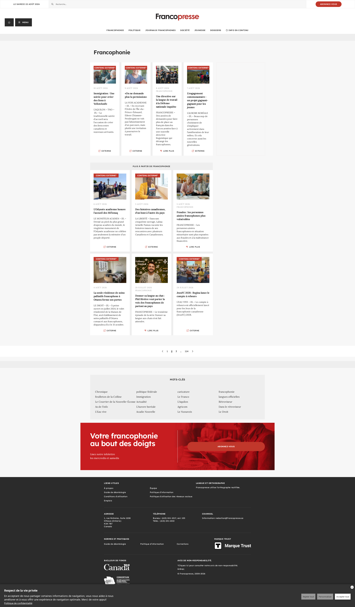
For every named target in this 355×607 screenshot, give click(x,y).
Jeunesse (200, 30)
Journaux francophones (160, 30)
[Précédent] (162, 351)
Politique (135, 30)
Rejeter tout (308, 596)
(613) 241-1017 (169, 518)
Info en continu (238, 30)
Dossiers (215, 30)
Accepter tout (342, 596)
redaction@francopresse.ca (229, 518)
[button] (23, 22)
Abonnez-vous (328, 4)
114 (186, 351)
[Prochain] (192, 351)
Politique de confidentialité (18, 603)
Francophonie (115, 30)
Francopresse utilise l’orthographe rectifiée (217, 487)
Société (185, 30)
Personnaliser (325, 596)
